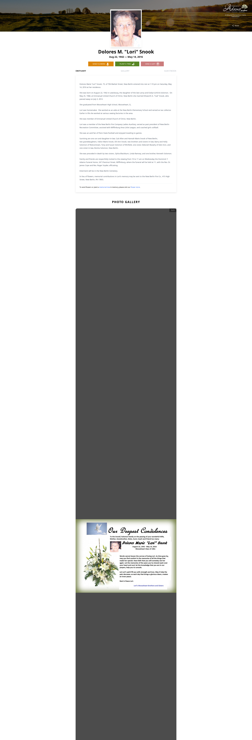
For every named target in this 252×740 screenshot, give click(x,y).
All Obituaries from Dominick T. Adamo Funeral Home (235, 15)
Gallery (125, 71)
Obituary (81, 71)
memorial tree (104, 187)
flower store (135, 187)
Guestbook (170, 71)
